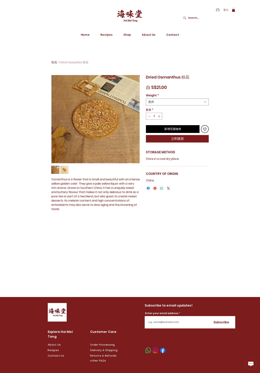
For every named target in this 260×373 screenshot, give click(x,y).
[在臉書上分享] (148, 188)
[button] (233, 10)
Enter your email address (161, 313)
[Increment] (159, 116)
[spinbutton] (154, 116)
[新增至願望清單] (205, 129)
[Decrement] (148, 116)
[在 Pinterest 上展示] (155, 188)
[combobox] (177, 102)
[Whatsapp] (148, 350)
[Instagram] (155, 350)
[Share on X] (168, 188)
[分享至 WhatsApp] (162, 188)
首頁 (54, 62)
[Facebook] (162, 350)
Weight (152, 95)
